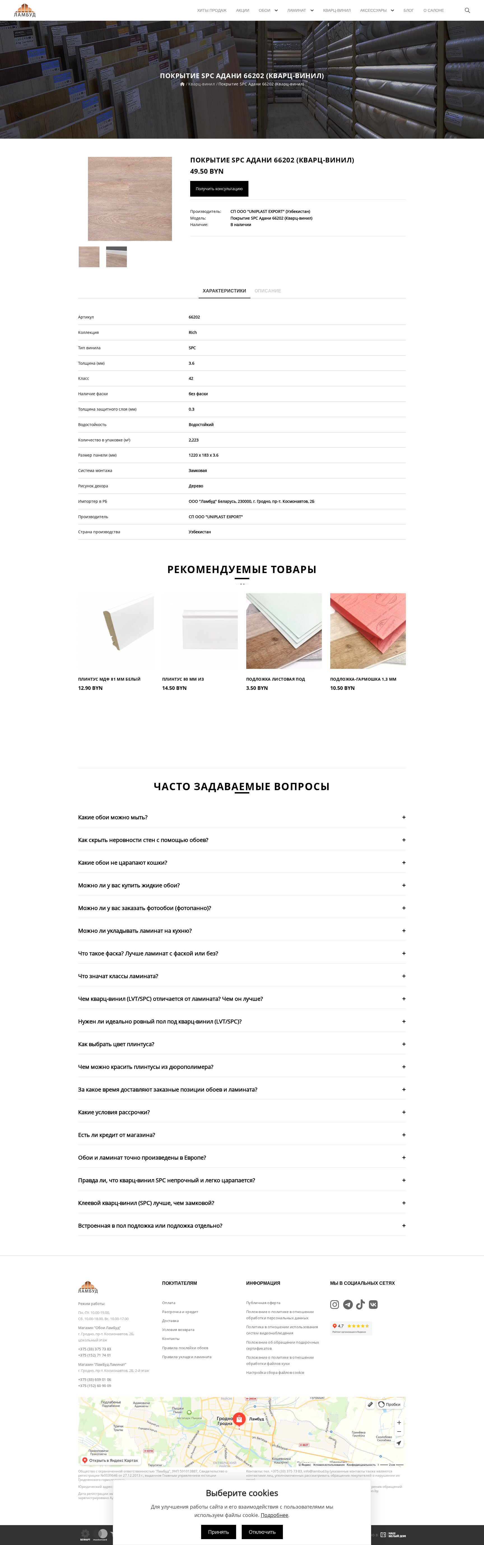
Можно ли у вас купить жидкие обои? (129, 885)
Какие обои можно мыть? (113, 817)
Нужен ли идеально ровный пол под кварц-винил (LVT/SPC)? (160, 1021)
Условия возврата (178, 1329)
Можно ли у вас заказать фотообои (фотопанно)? (144, 908)
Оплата (168, 1302)
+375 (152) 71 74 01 (94, 1355)
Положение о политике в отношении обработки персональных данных (280, 1314)
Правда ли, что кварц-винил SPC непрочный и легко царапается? (166, 1180)
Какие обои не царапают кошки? (122, 862)
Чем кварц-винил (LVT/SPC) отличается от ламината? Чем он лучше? (170, 998)
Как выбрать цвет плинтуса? (116, 1044)
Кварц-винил (201, 84)
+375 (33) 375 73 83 (94, 1348)
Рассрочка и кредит (180, 1311)
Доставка (170, 1320)
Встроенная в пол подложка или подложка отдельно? (150, 1225)
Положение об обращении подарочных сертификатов (282, 1345)
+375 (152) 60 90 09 (94, 1385)
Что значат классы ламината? (118, 976)
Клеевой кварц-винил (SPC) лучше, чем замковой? (146, 1203)
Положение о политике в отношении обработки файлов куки (280, 1360)
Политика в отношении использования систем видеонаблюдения (282, 1329)
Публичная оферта (263, 1302)
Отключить (262, 1531)
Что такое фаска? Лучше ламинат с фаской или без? (148, 953)
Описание (268, 290)
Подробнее (274, 1515)
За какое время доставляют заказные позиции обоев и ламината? (167, 1089)
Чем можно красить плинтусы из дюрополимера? (145, 1067)
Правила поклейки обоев (185, 1347)
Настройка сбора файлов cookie (275, 1372)
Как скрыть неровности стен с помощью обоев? (143, 840)
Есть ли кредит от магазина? (116, 1135)
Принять (218, 1531)
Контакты (171, 1338)
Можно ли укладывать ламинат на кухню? (135, 930)
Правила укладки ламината (187, 1356)
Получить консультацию (219, 188)
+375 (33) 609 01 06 (94, 1379)
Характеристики (224, 290)
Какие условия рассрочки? (114, 1112)
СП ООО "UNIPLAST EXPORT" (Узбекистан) (270, 211)
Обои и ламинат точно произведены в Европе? (142, 1157)
